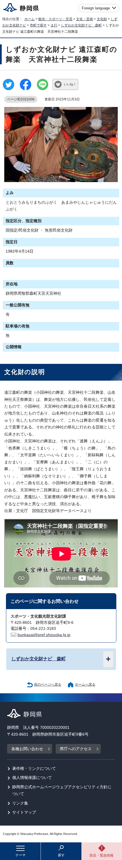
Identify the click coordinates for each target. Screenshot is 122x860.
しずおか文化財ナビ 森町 (81, 25)
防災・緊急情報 (101, 855)
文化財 (102, 19)
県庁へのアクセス (76, 749)
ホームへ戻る (85, 684)
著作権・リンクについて (34, 768)
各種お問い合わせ (27, 749)
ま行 (54, 25)
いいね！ (70, 84)
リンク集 (20, 803)
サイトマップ (24, 812)
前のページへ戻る (47, 684)
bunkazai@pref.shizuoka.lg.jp (44, 635)
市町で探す (38, 25)
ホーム (29, 19)
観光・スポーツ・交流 (55, 19)
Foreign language (96, 8)
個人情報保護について (32, 778)
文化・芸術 (84, 19)
